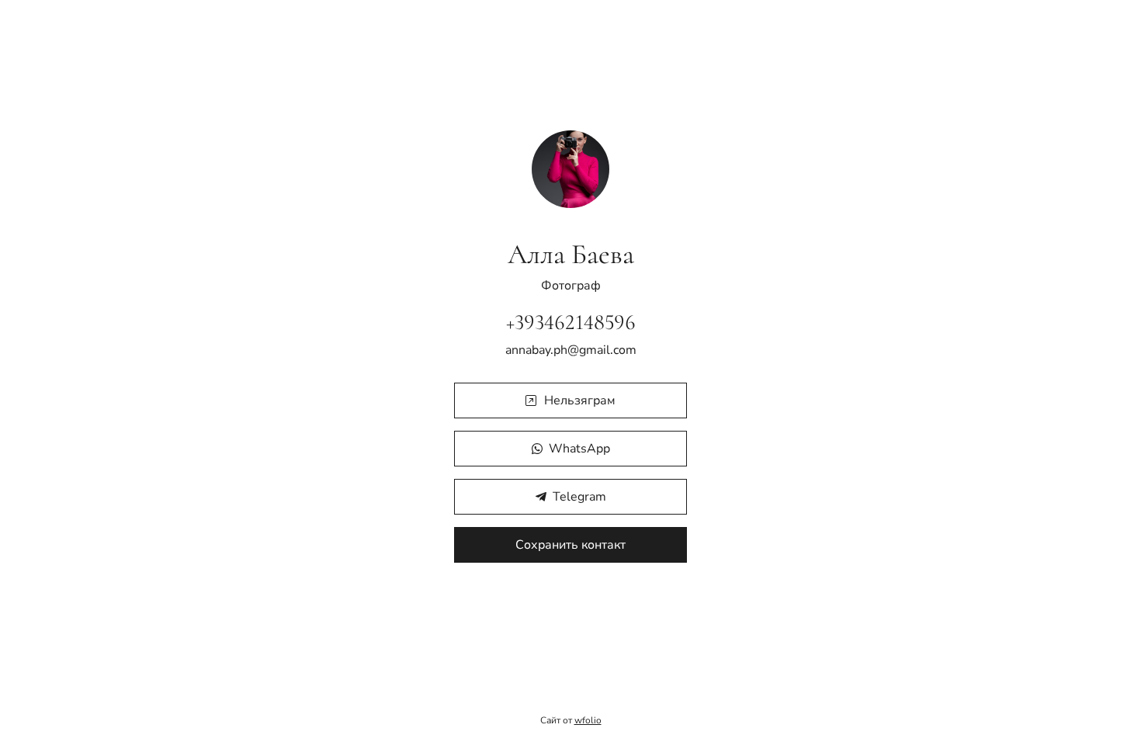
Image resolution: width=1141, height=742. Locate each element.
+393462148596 (571, 322)
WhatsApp (579, 448)
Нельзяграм (580, 400)
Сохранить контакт (570, 544)
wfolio (588, 720)
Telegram (579, 496)
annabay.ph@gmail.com (570, 350)
